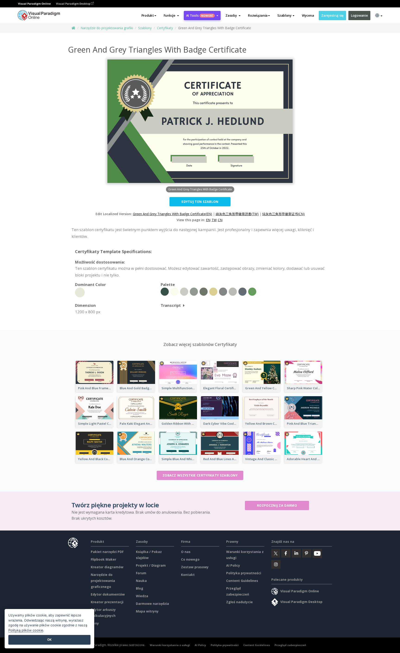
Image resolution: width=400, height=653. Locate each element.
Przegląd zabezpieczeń (290, 645)
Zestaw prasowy (195, 567)
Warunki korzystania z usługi (170, 645)
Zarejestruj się (332, 15)
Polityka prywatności (243, 573)
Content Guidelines (242, 580)
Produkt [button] (147, 15)
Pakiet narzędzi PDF (107, 551)
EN (208, 220)
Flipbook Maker (103, 559)
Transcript (171, 305)
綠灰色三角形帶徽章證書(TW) (237, 214)
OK (49, 639)
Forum (141, 573)
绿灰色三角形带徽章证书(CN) (283, 214)
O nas (186, 551)
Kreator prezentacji (107, 602)
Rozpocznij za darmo (277, 505)
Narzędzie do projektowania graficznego (103, 580)
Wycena (308, 15)
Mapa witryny (147, 611)
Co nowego (190, 559)
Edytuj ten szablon (199, 201)
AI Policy (233, 565)
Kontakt (188, 574)
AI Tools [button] (199, 15)
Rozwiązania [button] (258, 15)
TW (214, 220)
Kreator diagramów (107, 567)
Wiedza (142, 596)
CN (220, 220)
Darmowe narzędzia (152, 603)
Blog (139, 588)
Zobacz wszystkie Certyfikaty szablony (200, 475)
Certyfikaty (165, 28)
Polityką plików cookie (25, 630)
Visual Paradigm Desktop (73, 3)
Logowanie (359, 15)
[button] (171, 15)
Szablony (145, 28)
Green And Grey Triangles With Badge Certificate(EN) (172, 214)
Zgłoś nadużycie (239, 602)
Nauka (141, 580)
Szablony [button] (284, 15)
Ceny (95, 623)
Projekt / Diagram (151, 565)
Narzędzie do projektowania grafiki (107, 28)
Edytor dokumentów (108, 594)
